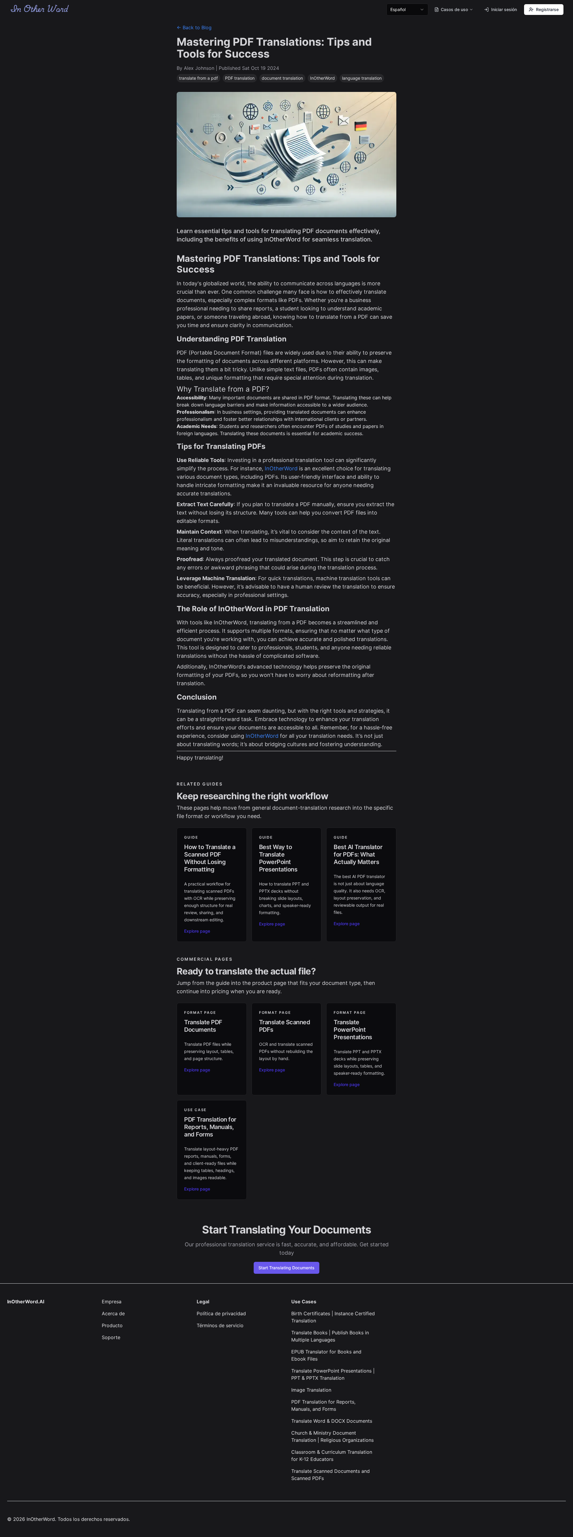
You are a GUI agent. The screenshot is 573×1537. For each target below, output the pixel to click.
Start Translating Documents (286, 1267)
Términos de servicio (220, 1325)
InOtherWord (281, 468)
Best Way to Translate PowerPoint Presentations (278, 858)
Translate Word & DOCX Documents (331, 1421)
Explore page (197, 931)
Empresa (111, 1302)
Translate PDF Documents (203, 1026)
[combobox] (407, 10)
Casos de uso (454, 9)
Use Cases (303, 1302)
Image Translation (311, 1390)
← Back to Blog (194, 27)
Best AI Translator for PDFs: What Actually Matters (358, 854)
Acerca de (113, 1313)
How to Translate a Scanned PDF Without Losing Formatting (209, 858)
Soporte (111, 1337)
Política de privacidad (221, 1313)
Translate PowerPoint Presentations (353, 1030)
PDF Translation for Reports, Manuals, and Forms (210, 1127)
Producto (112, 1325)
